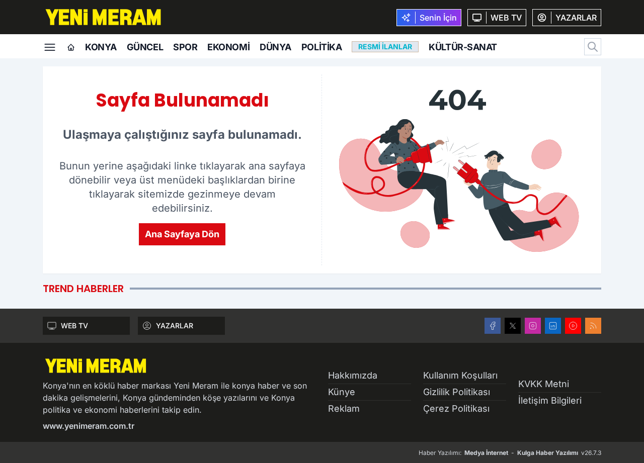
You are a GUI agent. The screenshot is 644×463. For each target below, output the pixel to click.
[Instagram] (533, 326)
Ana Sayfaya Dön (182, 234)
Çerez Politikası (456, 408)
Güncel (145, 47)
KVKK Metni (543, 384)
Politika (321, 47)
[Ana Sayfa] (71, 47)
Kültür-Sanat (463, 47)
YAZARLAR (174, 325)
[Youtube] (573, 326)
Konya (101, 47)
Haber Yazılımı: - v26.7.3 (510, 452)
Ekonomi (228, 47)
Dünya (275, 47)
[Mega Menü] (50, 46)
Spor (185, 47)
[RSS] (593, 326)
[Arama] (592, 46)
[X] (513, 326)
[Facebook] (493, 326)
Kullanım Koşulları (460, 375)
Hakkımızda (352, 375)
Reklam (344, 408)
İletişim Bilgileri (550, 400)
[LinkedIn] (553, 326)
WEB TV (74, 325)
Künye (341, 392)
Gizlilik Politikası (456, 392)
